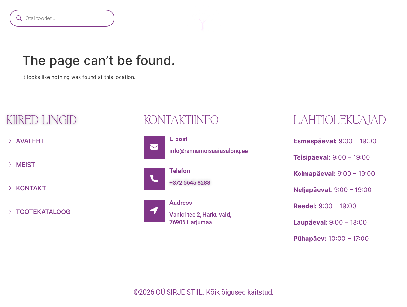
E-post (178, 139)
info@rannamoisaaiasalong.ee (208, 150)
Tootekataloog (125, 43)
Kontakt (356, 43)
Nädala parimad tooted (222, 43)
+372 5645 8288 (189, 182)
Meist (302, 43)
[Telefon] (154, 179)
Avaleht (55, 43)
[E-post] (154, 147)
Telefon (179, 171)
